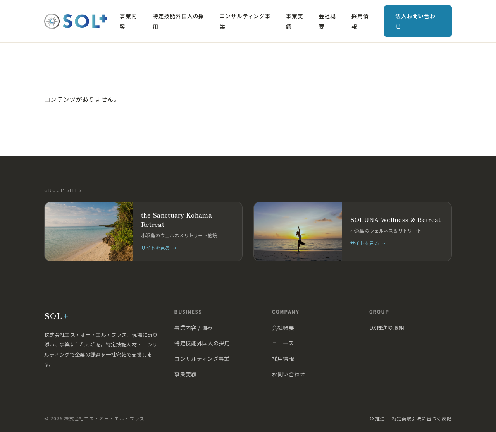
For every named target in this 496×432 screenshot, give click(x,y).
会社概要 (327, 21)
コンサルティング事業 (245, 21)
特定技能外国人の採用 (178, 21)
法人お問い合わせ (415, 21)
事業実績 (294, 21)
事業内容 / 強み (193, 327)
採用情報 (360, 21)
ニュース (283, 343)
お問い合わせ (288, 374)
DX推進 (377, 418)
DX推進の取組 (386, 327)
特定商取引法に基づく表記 (422, 418)
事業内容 (128, 21)
